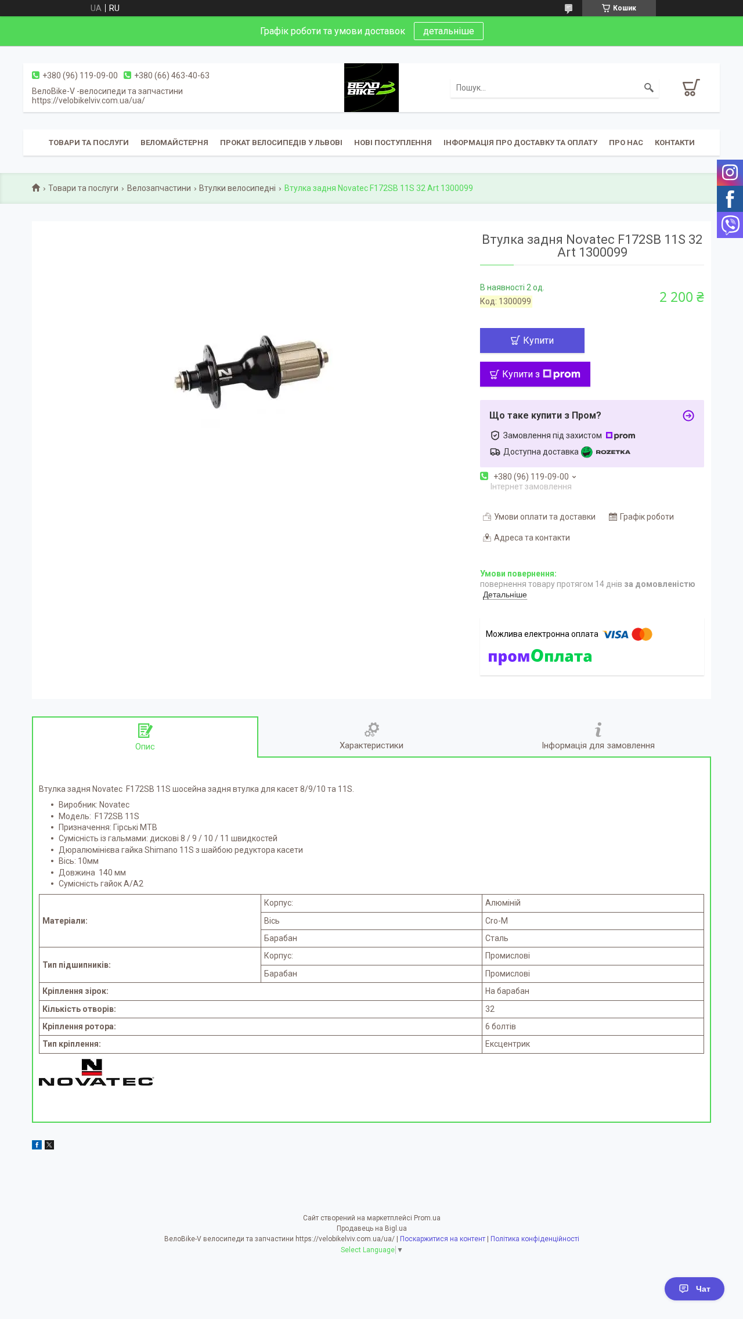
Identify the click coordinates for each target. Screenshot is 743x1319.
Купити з (521, 374)
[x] (49, 1146)
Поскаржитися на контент (442, 1239)
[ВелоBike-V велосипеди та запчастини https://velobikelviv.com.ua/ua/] (371, 87)
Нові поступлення (393, 142)
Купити (538, 340)
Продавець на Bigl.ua (372, 1228)
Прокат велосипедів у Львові (281, 142)
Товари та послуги (89, 142)
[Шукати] (649, 87)
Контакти (675, 142)
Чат (703, 1288)
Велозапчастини (159, 188)
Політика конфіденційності (534, 1239)
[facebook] (37, 1146)
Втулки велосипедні (237, 188)
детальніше (448, 31)
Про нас (626, 142)
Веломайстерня (174, 142)
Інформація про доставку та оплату (520, 142)
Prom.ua (427, 1218)
